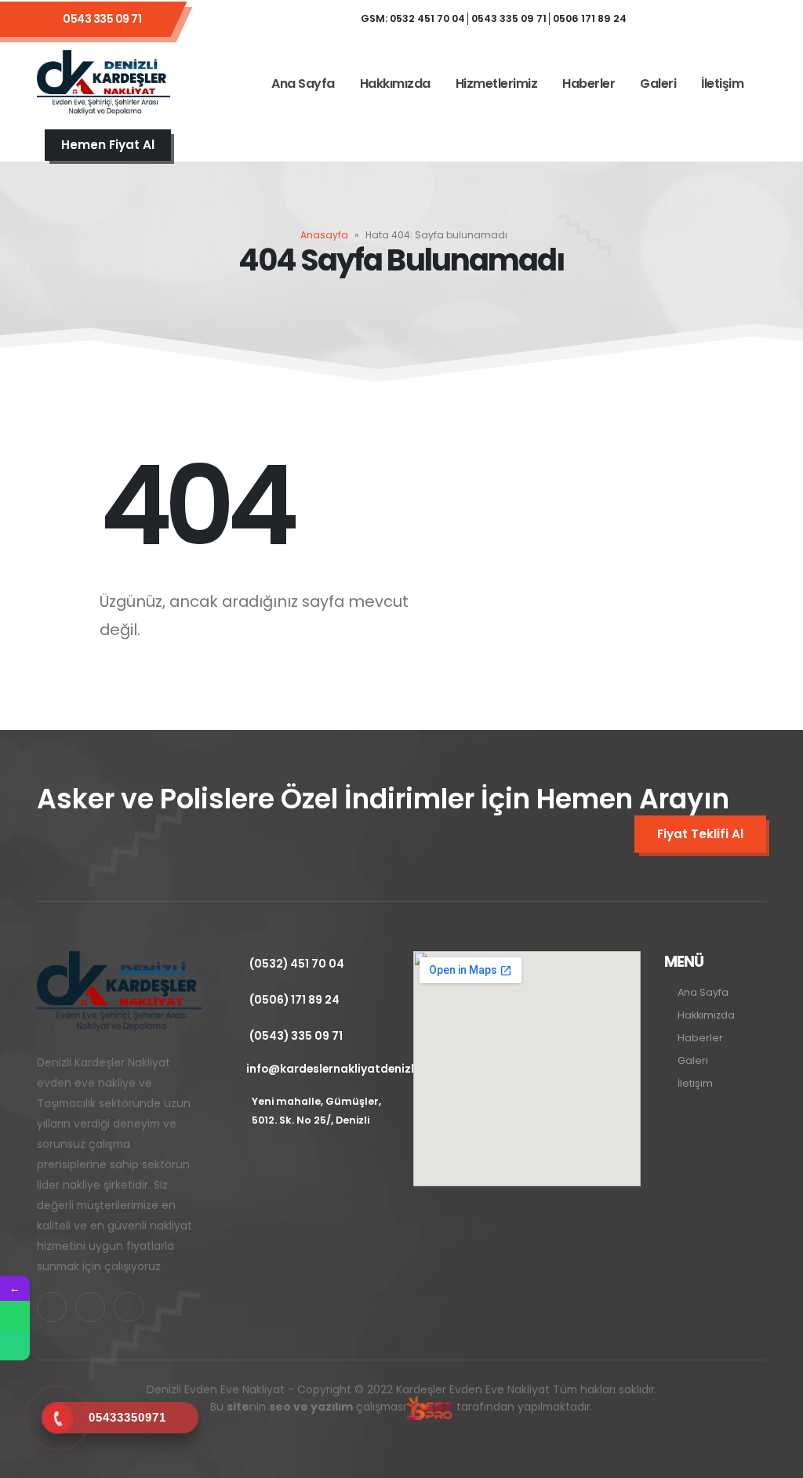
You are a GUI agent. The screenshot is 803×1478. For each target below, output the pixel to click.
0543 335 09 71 (102, 19)
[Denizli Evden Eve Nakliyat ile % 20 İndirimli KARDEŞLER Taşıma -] (103, 84)
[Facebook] (662, 19)
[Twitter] (704, 19)
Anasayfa (324, 234)
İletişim (722, 83)
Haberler (588, 83)
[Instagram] (746, 19)
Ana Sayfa (303, 83)
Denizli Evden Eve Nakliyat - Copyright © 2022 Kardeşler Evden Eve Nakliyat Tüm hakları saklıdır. (402, 1398)
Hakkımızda (395, 83)
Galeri (658, 83)
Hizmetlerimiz (497, 83)
